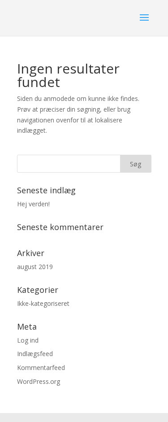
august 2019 (35, 266)
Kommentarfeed (41, 367)
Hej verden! (33, 204)
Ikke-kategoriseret (43, 303)
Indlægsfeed (35, 353)
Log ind (28, 340)
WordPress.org (38, 381)
